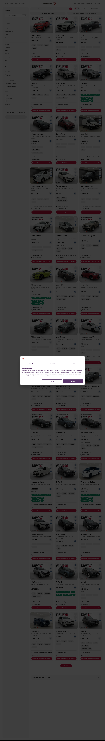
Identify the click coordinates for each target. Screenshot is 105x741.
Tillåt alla (73, 381)
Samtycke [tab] (31, 363)
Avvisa (52, 381)
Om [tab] (74, 363)
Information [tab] (52, 363)
